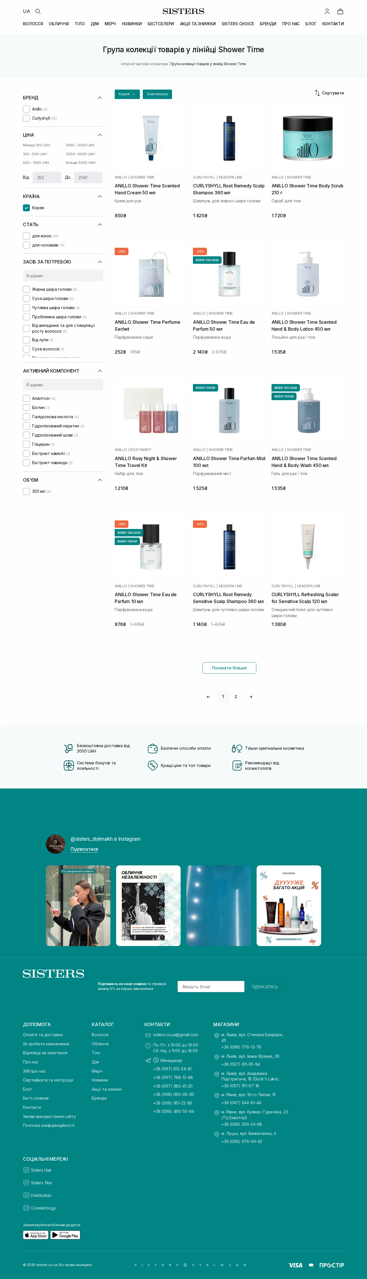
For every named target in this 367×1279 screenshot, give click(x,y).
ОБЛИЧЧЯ (59, 23)
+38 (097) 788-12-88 (173, 1077)
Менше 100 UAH (36, 145)
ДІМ (95, 23)
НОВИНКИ (132, 23)
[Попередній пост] (55, 905)
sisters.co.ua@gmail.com (175, 1034)
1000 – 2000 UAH (80, 145)
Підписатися (84, 849)
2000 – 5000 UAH (80, 154)
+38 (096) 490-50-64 (173, 1111)
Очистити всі (157, 94)
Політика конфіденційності (49, 1125)
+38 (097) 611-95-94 (240, 1064)
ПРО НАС (291, 23)
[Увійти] (327, 11)
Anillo (121, 177)
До (68, 177)
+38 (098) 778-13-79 (241, 1046)
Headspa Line (230, 177)
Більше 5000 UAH (80, 162)
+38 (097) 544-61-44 (241, 1102)
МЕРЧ (110, 23)
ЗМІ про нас (34, 1071)
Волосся (100, 1034)
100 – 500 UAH (35, 154)
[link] (340, 11)
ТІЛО (80, 23)
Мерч (97, 1071)
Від (26, 177)
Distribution (41, 1195)
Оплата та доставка (43, 1034)
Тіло (96, 1052)
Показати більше (229, 667)
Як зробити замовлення (46, 1043)
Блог (27, 1089)
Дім (95, 1061)
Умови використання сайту (49, 1116)
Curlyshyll (204, 177)
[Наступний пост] (311, 905)
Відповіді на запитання (45, 1052)
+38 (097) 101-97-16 (240, 1085)
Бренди (99, 1098)
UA (26, 11)
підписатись (265, 986)
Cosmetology (43, 1208)
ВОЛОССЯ (33, 23)
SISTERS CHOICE (238, 23)
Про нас (31, 1061)
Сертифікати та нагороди (48, 1080)
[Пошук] (38, 11)
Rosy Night (140, 450)
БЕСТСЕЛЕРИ (161, 23)
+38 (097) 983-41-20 (173, 1086)
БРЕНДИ (268, 23)
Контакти (32, 1107)
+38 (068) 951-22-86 (172, 1102)
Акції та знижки (107, 1089)
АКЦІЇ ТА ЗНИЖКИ (198, 23)
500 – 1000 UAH (36, 162)
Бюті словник (36, 1098)
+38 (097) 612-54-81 (172, 1068)
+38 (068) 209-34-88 (241, 1124)
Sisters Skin (41, 1182)
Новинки (100, 1080)
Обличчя (100, 1043)
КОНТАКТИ (333, 23)
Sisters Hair (41, 1170)
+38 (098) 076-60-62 (241, 1141)
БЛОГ (310, 23)
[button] (127, 94)
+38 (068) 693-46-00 (173, 1094)
